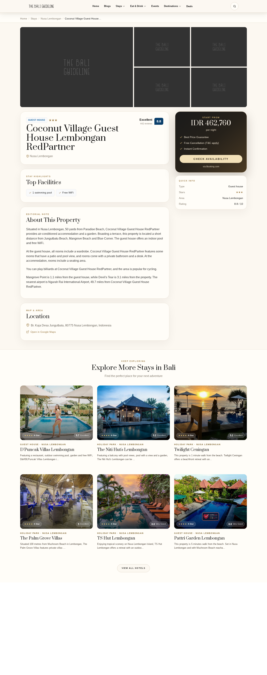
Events (155, 6)
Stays (119, 6)
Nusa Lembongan (51, 18)
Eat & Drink (136, 6)
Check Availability (210, 158)
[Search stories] (234, 6)
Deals (189, 6)
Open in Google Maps (43, 331)
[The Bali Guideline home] (41, 6)
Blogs (107, 6)
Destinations (171, 6)
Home (95, 6)
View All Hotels (133, 568)
